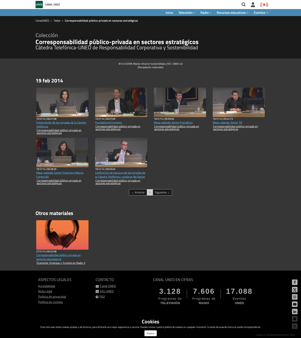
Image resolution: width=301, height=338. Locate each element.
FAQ (102, 296)
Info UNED (107, 291)
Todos (57, 20)
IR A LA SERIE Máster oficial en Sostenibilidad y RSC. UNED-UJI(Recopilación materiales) (151, 65)
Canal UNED (108, 286)
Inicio (169, 12)
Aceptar (151, 333)
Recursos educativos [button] (231, 12)
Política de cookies (50, 302)
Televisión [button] (185, 12)
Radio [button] (204, 12)
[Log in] (253, 5)
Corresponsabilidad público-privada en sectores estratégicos (101, 20)
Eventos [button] (260, 12)
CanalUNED (42, 20)
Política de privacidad (52, 296)
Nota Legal (45, 291)
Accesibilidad (46, 286)
